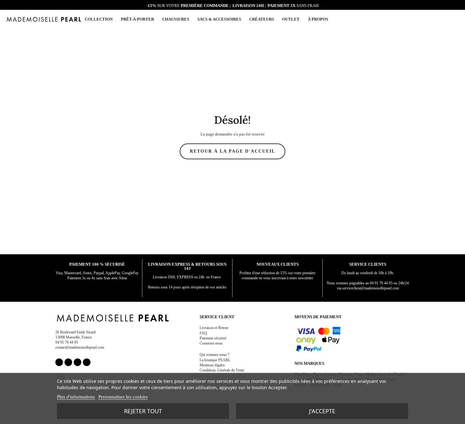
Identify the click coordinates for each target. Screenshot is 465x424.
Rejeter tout (143, 411)
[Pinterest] (77, 362)
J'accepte (322, 411)
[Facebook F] (59, 362)
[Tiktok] (86, 362)
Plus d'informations (76, 396)
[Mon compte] (441, 19)
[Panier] (456, 19)
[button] (448, 19)
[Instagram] (68, 362)
